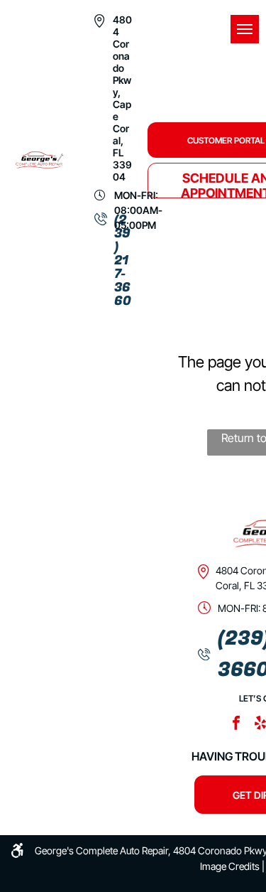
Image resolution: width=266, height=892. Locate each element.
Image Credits (230, 866)
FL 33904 (122, 164)
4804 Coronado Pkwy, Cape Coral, (122, 80)
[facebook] (236, 724)
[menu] (245, 29)
